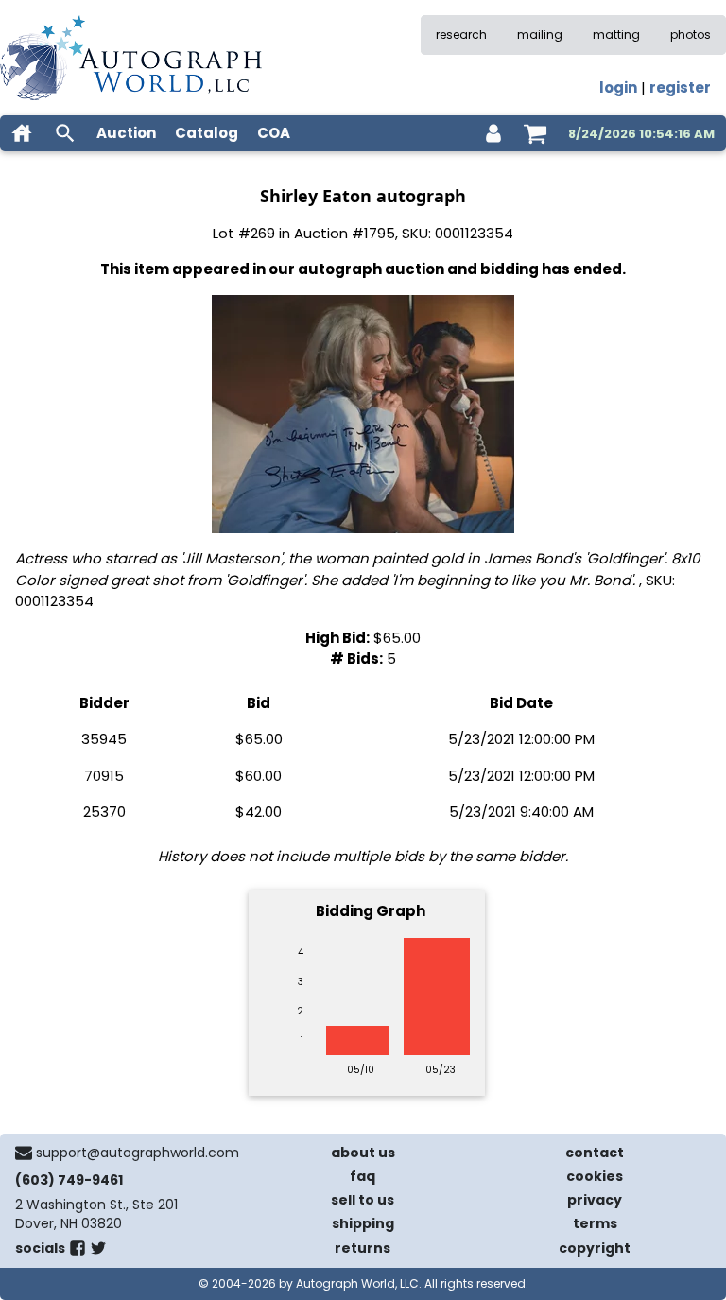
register (680, 87)
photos (690, 34)
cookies (594, 1176)
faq (362, 1176)
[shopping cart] (535, 133)
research (461, 34)
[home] (21, 133)
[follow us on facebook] (77, 1251)
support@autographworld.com (137, 1152)
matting (616, 34)
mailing (539, 34)
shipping (363, 1223)
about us (363, 1152)
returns (362, 1248)
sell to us (362, 1199)
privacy (594, 1199)
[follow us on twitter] (98, 1251)
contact (594, 1152)
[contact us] (23, 1152)
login (618, 87)
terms (595, 1223)
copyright (595, 1248)
